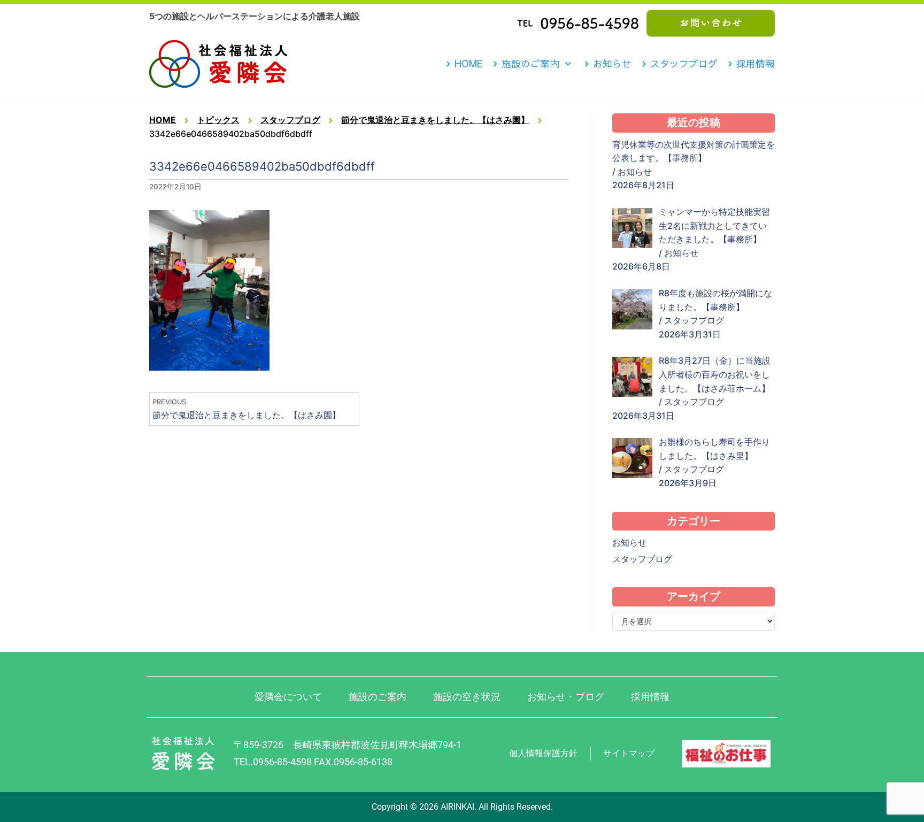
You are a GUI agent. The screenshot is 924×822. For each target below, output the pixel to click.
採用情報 (755, 63)
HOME (469, 63)
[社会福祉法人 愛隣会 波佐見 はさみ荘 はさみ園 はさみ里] (218, 64)
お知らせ (612, 63)
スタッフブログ (684, 63)
